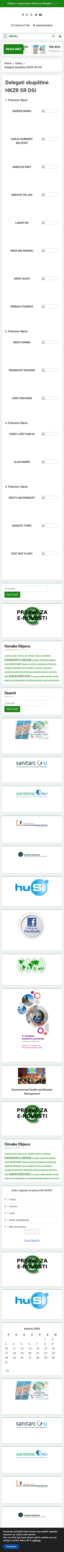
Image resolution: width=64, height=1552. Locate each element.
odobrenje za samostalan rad (16, 680)
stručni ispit (15, 663)
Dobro (13, 1199)
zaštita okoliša (46, 676)
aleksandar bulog (36, 680)
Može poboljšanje (19, 1220)
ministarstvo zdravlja (18, 659)
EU (32, 676)
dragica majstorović (51, 680)
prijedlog (35, 660)
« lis (6, 1370)
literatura (25, 664)
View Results (32, 1240)
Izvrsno (13, 1206)
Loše (12, 1213)
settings (36, 1540)
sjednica (38, 656)
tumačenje (46, 656)
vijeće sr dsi (22, 656)
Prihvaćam (11, 1546)
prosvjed (36, 676)
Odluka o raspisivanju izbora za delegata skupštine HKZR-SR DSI (29, 3)
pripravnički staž (19, 676)
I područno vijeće (10, 656)
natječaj (31, 656)
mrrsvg (56, 676)
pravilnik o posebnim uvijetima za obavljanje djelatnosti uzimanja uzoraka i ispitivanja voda (30, 672)
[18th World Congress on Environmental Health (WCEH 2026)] (36, 51)
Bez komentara (18, 1226)
